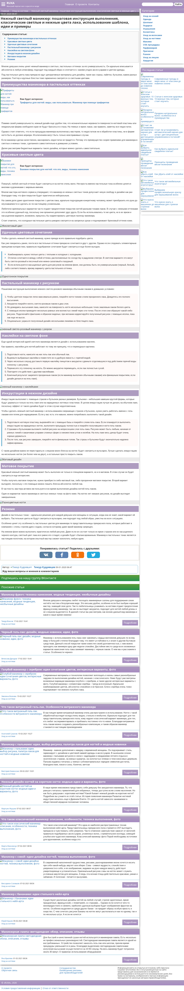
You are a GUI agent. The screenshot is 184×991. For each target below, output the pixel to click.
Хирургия (148, 60)
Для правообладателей (71, 973)
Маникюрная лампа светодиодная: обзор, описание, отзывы (43, 931)
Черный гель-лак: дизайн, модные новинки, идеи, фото (39, 632)
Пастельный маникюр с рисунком (24, 47)
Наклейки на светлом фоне (20, 50)
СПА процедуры (151, 44)
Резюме (11, 59)
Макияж (147, 41)
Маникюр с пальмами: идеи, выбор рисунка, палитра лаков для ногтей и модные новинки (63, 744)
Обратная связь (9, 970)
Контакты (93, 4)
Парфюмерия (150, 48)
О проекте (81, 4)
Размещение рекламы (71, 970)
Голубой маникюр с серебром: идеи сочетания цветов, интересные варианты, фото (58, 669)
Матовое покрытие (16, 56)
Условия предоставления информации (20, 988)
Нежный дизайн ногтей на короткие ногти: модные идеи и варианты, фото (53, 781)
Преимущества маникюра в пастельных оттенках (31, 38)
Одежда (147, 19)
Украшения (149, 28)
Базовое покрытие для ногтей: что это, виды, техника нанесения (54, 169)
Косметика (149, 32)
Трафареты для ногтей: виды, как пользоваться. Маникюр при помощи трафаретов (64, 102)
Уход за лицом (151, 57)
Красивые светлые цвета (19, 41)
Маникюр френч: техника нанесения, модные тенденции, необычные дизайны (56, 594)
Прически (148, 51)
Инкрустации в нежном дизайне (23, 53)
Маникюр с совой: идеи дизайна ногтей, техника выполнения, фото (48, 856)
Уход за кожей (150, 16)
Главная (69, 4)
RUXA (11, 3)
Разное (146, 54)
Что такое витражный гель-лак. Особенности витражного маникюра (48, 707)
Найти (178, 4)
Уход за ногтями (8, 624)
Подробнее (130, 622)
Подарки (147, 25)
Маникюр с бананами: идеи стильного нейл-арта (35, 894)
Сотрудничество (68, 968)
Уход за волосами (152, 35)
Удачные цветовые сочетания (22, 44)
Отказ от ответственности (55, 988)
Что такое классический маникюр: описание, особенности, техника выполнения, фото (60, 819)
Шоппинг (148, 22)
